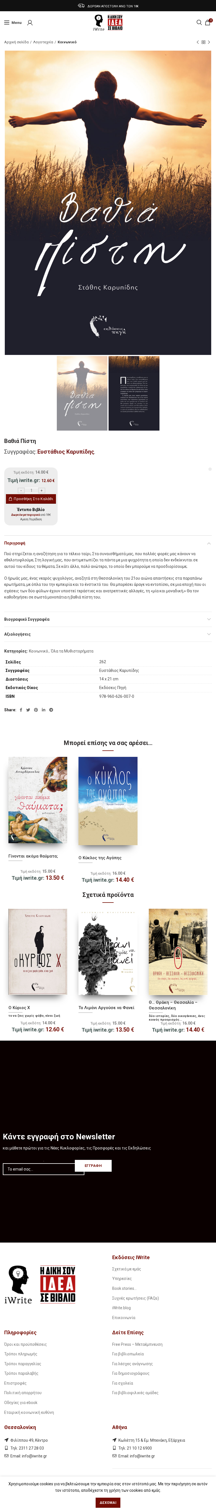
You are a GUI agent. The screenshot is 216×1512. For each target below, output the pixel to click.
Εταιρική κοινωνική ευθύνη (29, 1412)
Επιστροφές (15, 1383)
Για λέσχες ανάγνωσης (132, 1364)
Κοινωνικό (67, 42)
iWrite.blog (121, 1308)
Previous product (198, 42)
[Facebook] (21, 710)
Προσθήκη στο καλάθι (33, 499)
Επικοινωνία (123, 1317)
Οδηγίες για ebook (20, 1402)
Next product (209, 42)
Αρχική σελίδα (16, 42)
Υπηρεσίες (122, 1278)
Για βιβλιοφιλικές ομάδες (135, 1392)
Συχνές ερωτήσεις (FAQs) (135, 1298)
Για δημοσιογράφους (131, 1373)
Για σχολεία (122, 1383)
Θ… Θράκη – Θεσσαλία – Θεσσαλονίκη (173, 1005)
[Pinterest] (36, 710)
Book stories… (124, 1288)
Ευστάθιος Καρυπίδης (65, 451)
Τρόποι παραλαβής (21, 1373)
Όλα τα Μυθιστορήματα (72, 651)
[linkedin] (43, 710)
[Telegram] (51, 710)
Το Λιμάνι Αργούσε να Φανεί (106, 1007)
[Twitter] (28, 710)
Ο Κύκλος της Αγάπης (100, 857)
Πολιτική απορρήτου (23, 1392)
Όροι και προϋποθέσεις (25, 1344)
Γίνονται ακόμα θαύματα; (33, 856)
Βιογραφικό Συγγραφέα (27, 619)
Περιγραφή (14, 543)
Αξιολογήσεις (17, 634)
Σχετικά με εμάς (126, 1269)
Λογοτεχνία (43, 42)
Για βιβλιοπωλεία (128, 1354)
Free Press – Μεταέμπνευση (137, 1344)
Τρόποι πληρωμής (20, 1354)
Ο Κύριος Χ (19, 1007)
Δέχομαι (108, 1503)
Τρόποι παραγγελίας (22, 1364)
